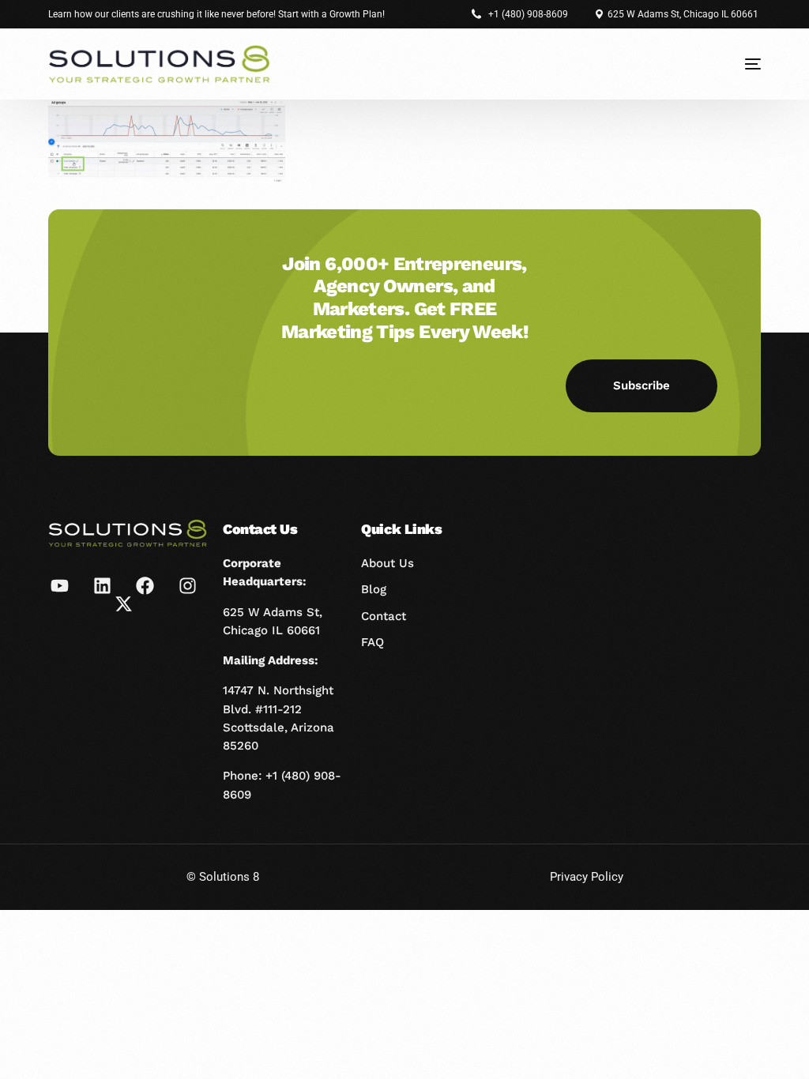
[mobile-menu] (741, 64)
